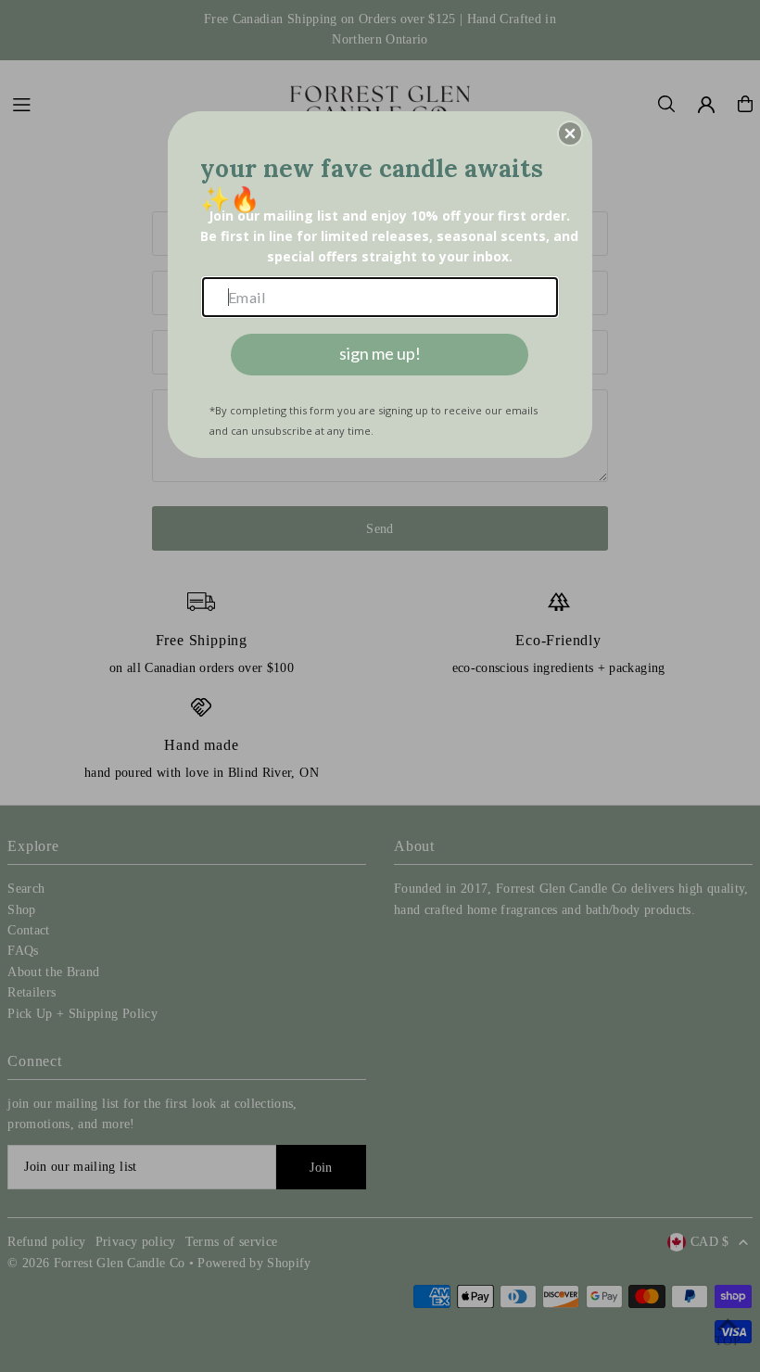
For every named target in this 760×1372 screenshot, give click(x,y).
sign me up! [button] (380, 353)
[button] (570, 133)
